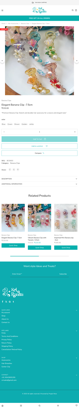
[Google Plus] (10, 302)
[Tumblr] (13, 302)
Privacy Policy (7, 339)
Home (3, 24)
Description (7, 179)
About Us (5, 319)
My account (6, 312)
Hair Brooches (7, 363)
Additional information (12, 184)
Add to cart (37, 139)
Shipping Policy (7, 346)
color (3, 119)
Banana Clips (25, 24)
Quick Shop (13, 245)
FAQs (4, 333)
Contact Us (6, 322)
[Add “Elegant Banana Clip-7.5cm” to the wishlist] (22, 206)
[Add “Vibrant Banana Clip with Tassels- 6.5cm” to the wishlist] (49, 206)
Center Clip (6, 367)
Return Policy (7, 343)
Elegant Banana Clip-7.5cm (12, 238)
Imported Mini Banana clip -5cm (63, 239)
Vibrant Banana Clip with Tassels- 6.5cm (37, 239)
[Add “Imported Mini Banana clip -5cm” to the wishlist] (75, 206)
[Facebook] (2, 302)
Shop (3, 316)
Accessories (6, 360)
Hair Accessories (13, 24)
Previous (2, 60)
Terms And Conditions (10, 336)
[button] (4, 124)
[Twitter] (6, 302)
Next (76, 60)
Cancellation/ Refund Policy (12, 349)
